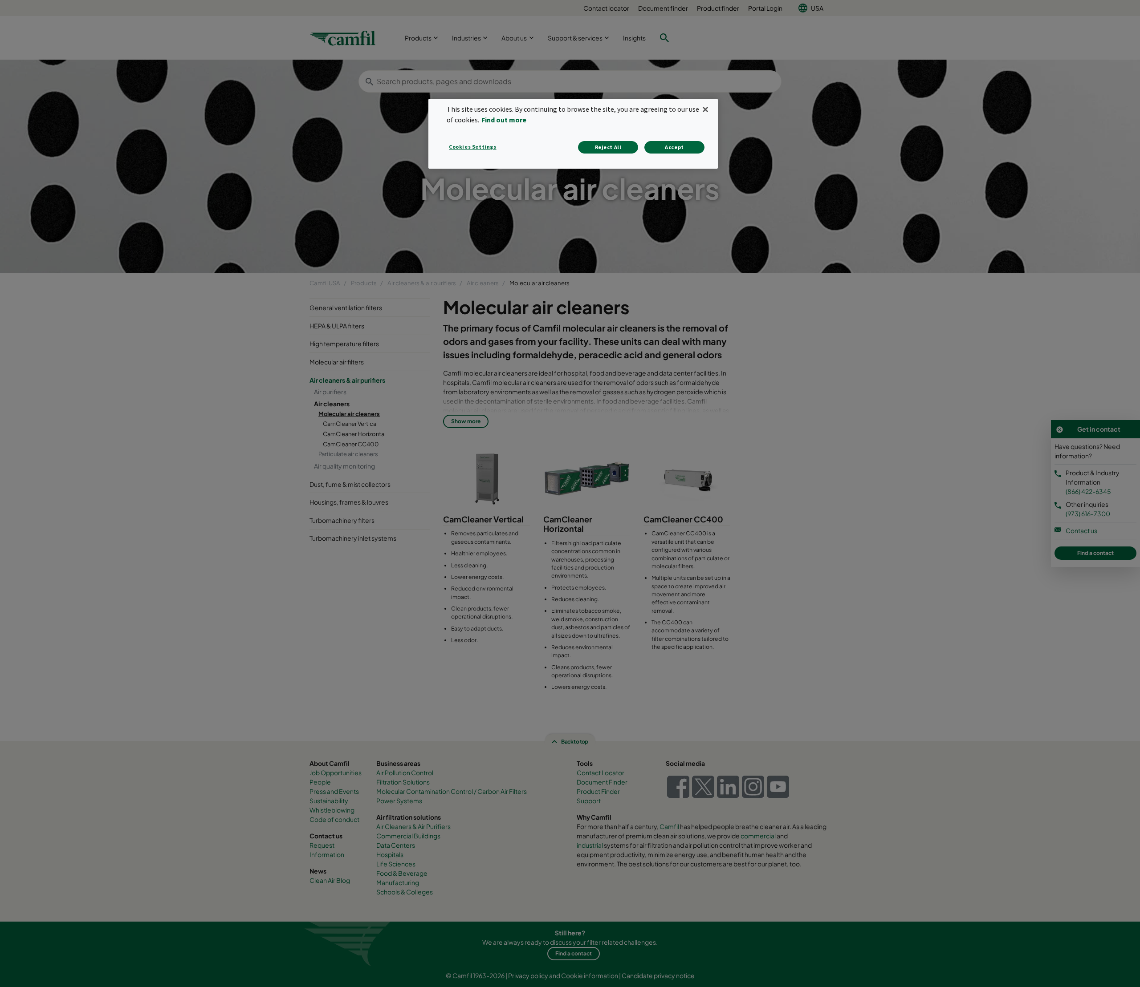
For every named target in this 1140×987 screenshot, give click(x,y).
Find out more (503, 119)
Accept (674, 147)
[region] (573, 134)
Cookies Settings (473, 146)
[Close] (705, 109)
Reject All (608, 147)
